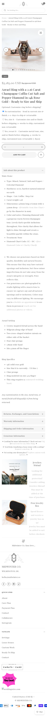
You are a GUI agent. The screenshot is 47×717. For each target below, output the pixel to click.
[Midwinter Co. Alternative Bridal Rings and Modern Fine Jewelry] (23, 4)
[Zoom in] (40, 32)
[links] (4, 584)
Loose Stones (8, 642)
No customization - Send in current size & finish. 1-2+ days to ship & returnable (23, 113)
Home (4, 18)
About (4, 598)
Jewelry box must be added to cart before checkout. (37, 530)
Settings (6, 637)
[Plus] (42, 147)
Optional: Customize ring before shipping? (21, 107)
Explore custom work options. (32, 453)
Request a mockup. (23, 449)
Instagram (7, 623)
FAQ (43, 441)
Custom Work (8, 647)
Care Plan (6, 603)
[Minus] (5, 147)
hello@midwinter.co (11, 577)
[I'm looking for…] (4, 10)
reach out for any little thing (23, 443)
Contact (5, 613)
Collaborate (7, 618)
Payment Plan (8, 608)
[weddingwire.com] (11, 689)
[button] (41, 49)
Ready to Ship (8, 652)
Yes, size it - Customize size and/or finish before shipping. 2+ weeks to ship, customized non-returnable (23, 123)
